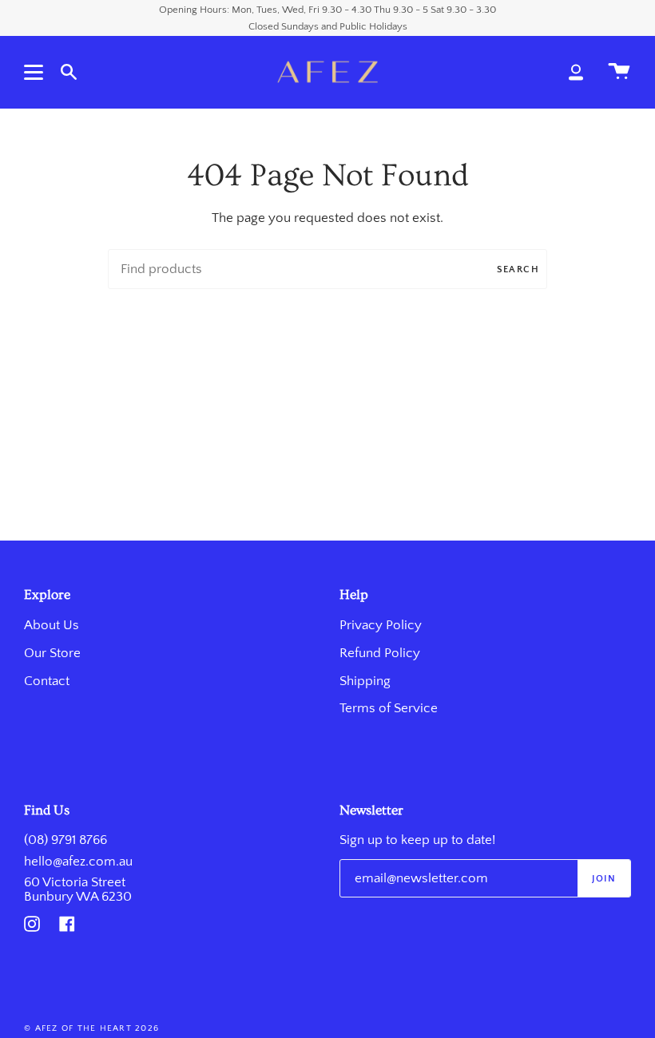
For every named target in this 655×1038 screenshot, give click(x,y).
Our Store (52, 653)
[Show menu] (36, 72)
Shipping (365, 681)
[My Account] (576, 72)
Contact (46, 681)
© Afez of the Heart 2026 (91, 1028)
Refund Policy (379, 653)
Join (604, 879)
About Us (51, 625)
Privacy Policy (380, 625)
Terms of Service (388, 708)
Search (518, 269)
